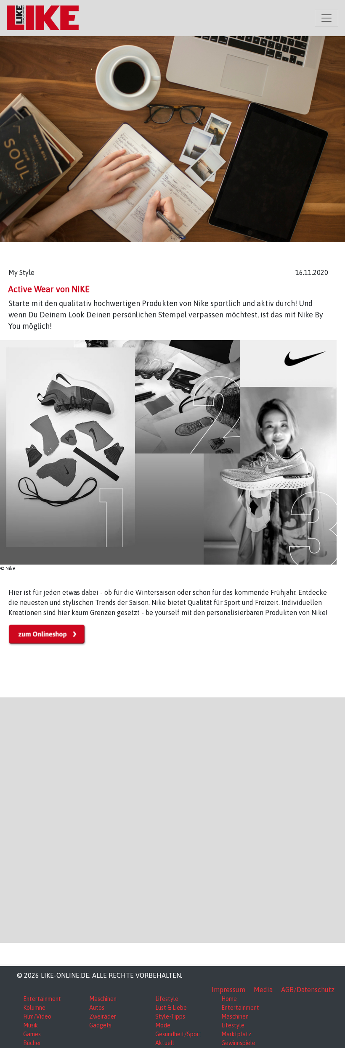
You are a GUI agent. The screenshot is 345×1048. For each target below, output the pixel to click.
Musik (30, 1025)
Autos (96, 1007)
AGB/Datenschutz (307, 989)
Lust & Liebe (171, 1007)
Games (32, 1034)
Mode (162, 1025)
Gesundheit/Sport (178, 1034)
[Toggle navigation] (326, 18)
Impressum (228, 989)
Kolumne (34, 1007)
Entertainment (42, 998)
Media (263, 989)
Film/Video (37, 1016)
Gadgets (100, 1025)
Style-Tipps (170, 1016)
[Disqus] (172, 819)
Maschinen (103, 998)
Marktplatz (236, 1034)
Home (229, 998)
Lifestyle (166, 998)
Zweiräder (102, 1016)
